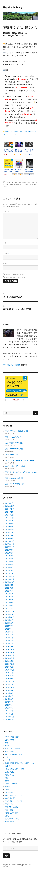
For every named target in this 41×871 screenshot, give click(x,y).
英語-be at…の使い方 (13, 437)
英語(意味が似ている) (13, 801)
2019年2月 (9, 711)
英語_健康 (9, 810)
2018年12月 (9, 717)
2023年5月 (9, 562)
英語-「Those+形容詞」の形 (16, 431)
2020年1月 (9, 679)
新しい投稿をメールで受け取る (15, 277)
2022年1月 (9, 608)
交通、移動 (9, 740)
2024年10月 (10, 512)
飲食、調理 (9, 822)
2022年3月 (9, 603)
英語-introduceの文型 (14, 449)
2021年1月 (9, 643)
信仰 (7, 746)
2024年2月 (9, 535)
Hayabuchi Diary (12, 7)
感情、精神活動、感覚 (13, 754)
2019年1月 (9, 714)
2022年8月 (9, 588)
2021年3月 (9, 638)
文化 (7, 757)
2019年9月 (9, 690)
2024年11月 (9, 509)
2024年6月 (9, 524)
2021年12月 (9, 611)
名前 (5, 243)
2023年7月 (9, 556)
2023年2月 (9, 570)
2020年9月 (9, 655)
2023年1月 (9, 573)
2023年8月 (9, 553)
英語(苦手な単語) (12, 807)
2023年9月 (9, 550)
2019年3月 (9, 708)
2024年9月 (9, 515)
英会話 (7, 789)
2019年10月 (9, 687)
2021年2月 (9, 641)
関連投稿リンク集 (12, 819)
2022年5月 (9, 597)
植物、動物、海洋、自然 (14, 769)
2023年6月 (9, 559)
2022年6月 (9, 594)
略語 (7, 778)
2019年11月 (9, 684)
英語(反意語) (17, 184)
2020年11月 (9, 649)
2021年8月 (9, 623)
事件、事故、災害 (12, 737)
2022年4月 (9, 600)
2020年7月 (9, 661)
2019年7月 (9, 696)
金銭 (7, 816)
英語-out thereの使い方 (14, 484)
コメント (6, 211)
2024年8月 (9, 518)
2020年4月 (9, 670)
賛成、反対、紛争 (12, 813)
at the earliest (27, 184)
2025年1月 (9, 503)
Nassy (8, 182)
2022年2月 (9, 605)
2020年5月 (9, 667)
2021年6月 (9, 629)
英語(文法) (9, 804)
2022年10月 (9, 582)
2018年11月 (9, 720)
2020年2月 (9, 676)
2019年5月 (9, 702)
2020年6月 (9, 664)
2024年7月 (9, 521)
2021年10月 (9, 617)
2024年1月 (9, 538)
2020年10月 (10, 652)
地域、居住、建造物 (12, 748)
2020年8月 (9, 658)
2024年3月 (9, 532)
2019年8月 (9, 693)
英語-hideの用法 (11, 454)
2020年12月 (10, 646)
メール (6, 253)
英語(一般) (9, 792)
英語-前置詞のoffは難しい (15, 443)
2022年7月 (9, 591)
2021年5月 (9, 632)
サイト (5, 264)
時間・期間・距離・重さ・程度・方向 (19, 763)
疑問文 (7, 781)
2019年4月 (9, 705)
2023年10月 (9, 547)
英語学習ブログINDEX (11, 365)
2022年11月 (9, 579)
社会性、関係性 (11, 784)
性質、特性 (9, 751)
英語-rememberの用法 (14, 478)
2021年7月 (9, 626)
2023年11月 (9, 544)
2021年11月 (9, 614)
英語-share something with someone (20, 460)
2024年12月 (9, 506)
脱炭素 (7, 786)
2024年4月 (9, 529)
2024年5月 (9, 527)
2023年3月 (9, 567)
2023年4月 (9, 565)
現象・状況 (9, 775)
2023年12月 (9, 541)
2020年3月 (9, 673)
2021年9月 (9, 620)
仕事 (7, 743)
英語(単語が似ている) (13, 795)
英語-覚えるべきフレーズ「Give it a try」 (21, 472)
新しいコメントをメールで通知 (15, 274)
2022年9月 (9, 585)
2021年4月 (9, 635)
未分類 (7, 766)
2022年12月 (9, 576)
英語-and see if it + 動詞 (15, 466)
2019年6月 (9, 699)
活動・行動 (9, 772)
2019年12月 (9, 682)
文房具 (7, 760)
